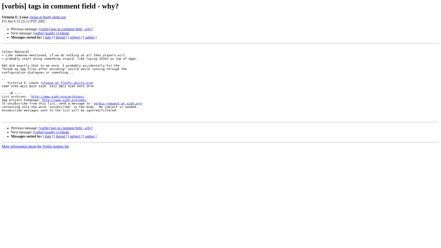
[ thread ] (60, 37)
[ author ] (89, 37)
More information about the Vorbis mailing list (35, 146)
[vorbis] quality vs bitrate (51, 33)
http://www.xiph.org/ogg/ (64, 100)
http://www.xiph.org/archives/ (58, 96)
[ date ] (48, 37)
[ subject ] (75, 37)
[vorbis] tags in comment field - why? (66, 29)
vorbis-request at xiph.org (117, 103)
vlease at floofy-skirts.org (47, 17)
